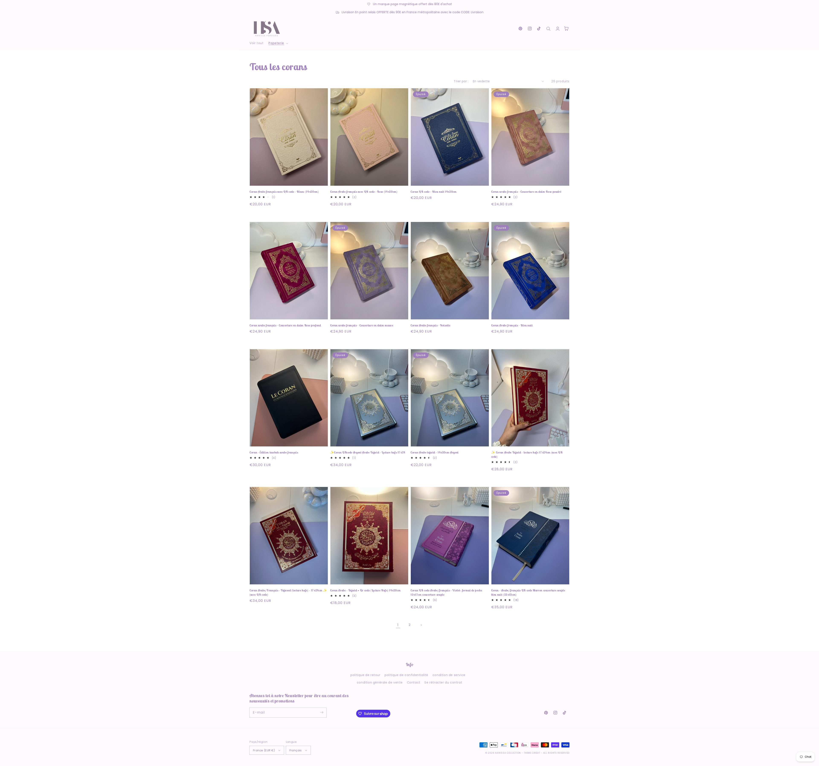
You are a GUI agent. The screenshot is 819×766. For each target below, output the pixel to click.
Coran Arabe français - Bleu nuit (512, 325)
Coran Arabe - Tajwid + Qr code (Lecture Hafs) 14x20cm (365, 590)
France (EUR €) (264, 750)
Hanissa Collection (508, 752)
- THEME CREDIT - (532, 752)
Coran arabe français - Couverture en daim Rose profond (285, 325)
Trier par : (461, 81)
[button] (278, 43)
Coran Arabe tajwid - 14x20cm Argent (435, 452)
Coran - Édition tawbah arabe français (274, 452)
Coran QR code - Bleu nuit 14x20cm (434, 192)
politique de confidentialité (406, 675)
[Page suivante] (421, 625)
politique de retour (365, 675)
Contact (413, 682)
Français (295, 750)
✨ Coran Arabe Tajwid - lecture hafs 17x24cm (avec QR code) (527, 454)
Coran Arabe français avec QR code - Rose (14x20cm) (364, 192)
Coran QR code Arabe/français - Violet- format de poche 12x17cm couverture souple (446, 592)
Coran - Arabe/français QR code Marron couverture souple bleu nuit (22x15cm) (528, 592)
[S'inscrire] (321, 712)
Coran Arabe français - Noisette (430, 325)
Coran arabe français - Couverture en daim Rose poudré (526, 192)
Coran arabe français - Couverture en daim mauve (361, 325)
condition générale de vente (380, 682)
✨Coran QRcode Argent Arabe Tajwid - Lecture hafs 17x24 (367, 452)
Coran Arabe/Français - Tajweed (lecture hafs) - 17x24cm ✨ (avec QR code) (288, 592)
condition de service (449, 675)
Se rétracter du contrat (443, 682)
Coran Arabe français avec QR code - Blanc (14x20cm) (284, 192)
